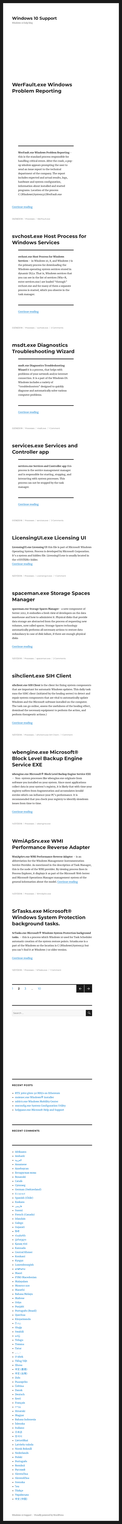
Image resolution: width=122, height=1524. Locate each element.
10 (40, 988)
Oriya (18, 1302)
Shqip (18, 1327)
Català (18, 1181)
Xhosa (18, 1365)
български (21, 1381)
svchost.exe (42, 328)
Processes (30, 219)
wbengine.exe (44, 823)
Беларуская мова (25, 1172)
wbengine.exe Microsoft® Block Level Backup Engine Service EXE (47, 758)
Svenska (20, 1482)
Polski (18, 1457)
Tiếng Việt (21, 1360)
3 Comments (57, 520)
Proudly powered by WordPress (49, 1515)
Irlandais (20, 1218)
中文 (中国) (21, 1498)
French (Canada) (25, 1214)
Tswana (19, 1344)
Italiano (19, 1427)
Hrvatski (20, 1411)
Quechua (20, 1314)
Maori (18, 1273)
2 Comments (57, 328)
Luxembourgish (24, 1264)
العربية (18, 1160)
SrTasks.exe (41, 970)
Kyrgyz (19, 1260)
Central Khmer (23, 1252)
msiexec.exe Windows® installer (34, 1097)
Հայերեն (20, 1235)
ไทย (17, 1486)
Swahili (19, 1331)
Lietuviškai (21, 1440)
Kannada (20, 1247)
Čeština (19, 1385)
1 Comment (54, 428)
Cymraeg (20, 1185)
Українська (22, 1494)
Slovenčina (21, 1473)
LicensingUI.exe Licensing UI (49, 538)
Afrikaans (20, 1151)
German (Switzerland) (28, 1189)
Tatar (18, 1348)
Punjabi (19, 1306)
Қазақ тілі (21, 1243)
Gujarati (20, 1227)
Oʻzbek (19, 1356)
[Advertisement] (61, 59)
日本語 (18, 1431)
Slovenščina (22, 1478)
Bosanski (20, 1176)
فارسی (18, 1206)
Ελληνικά (20, 1193)
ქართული (20, 1239)
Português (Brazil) (26, 1310)
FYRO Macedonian (26, 1277)
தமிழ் (17, 1335)
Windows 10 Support (34, 18)
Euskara (19, 1201)
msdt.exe (41, 428)
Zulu (17, 1377)
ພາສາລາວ (20, 1268)
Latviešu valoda (24, 1444)
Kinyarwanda (23, 1319)
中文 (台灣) (21, 1373)
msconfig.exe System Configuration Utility (40, 1105)
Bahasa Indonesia (25, 1419)
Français (20, 1402)
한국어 (18, 1436)
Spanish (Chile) (24, 1197)
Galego (19, 1222)
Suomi (19, 1210)
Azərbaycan (22, 1168)
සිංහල (18, 1323)
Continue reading (22, 206)
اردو (18, 1352)
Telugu (19, 1339)
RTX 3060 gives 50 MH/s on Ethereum (37, 1093)
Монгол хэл (22, 1285)
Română (20, 1465)
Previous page (80, 992)
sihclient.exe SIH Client (41, 676)
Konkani (20, 1256)
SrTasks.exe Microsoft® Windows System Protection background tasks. (49, 917)
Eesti (18, 1398)
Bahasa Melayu (24, 1293)
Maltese (19, 1298)
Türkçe (19, 1490)
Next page (88, 992)
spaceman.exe (43, 658)
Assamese (21, 1164)
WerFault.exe (43, 219)
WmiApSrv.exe (44, 893)
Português (21, 1461)
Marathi (20, 1289)
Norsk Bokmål (23, 1448)
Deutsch (20, 1394)
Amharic (20, 1155)
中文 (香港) (21, 1369)
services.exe (42, 520)
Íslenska (20, 1423)
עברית (18, 1406)
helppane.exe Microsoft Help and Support (39, 1109)
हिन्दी (17, 1231)
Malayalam (21, 1281)
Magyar (19, 1415)
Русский (20, 1469)
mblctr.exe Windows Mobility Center (36, 1101)
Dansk (18, 1390)
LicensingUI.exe (44, 576)
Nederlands (22, 1452)
